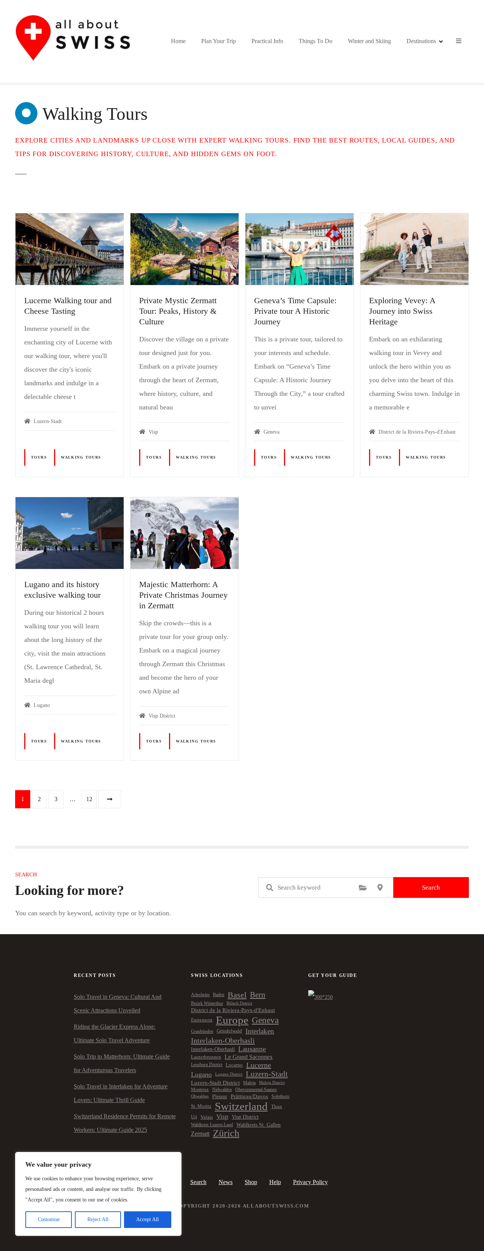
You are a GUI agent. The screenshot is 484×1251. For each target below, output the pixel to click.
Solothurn (280, 1096)
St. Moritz (201, 1106)
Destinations (421, 41)
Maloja (249, 1082)
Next (109, 799)
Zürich (226, 1133)
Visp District (245, 1117)
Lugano (201, 1074)
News (226, 1182)
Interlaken (259, 1031)
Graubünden (202, 1031)
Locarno (234, 1065)
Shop (251, 1182)
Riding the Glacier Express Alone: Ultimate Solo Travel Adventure (114, 1033)
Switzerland (241, 1106)
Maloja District (272, 1082)
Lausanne (252, 1049)
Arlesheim (200, 994)
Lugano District (228, 1074)
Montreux (200, 1089)
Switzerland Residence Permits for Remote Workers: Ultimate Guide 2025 (125, 1123)
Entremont (202, 1020)
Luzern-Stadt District (215, 1083)
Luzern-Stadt (267, 1074)
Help (275, 1182)
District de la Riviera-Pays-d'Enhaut (233, 1010)
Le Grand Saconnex (249, 1057)
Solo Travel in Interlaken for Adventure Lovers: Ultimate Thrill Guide (121, 1093)
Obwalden (200, 1096)
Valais (206, 1117)
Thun (276, 1106)
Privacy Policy (310, 1182)
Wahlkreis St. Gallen (258, 1125)
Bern (257, 994)
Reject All (98, 1219)
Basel (237, 995)
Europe (232, 1020)
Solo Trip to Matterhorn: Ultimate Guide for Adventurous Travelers (122, 1063)
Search (431, 887)
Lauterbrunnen (206, 1057)
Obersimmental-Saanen (256, 1089)
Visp (222, 1116)
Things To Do (315, 41)
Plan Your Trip (218, 41)
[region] (98, 1194)
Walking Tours (81, 457)
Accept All (147, 1219)
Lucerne (258, 1065)
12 (89, 799)
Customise (49, 1219)
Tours (39, 457)
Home (178, 41)
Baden (218, 994)
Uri (194, 1117)
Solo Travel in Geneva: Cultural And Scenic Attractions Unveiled (117, 1004)
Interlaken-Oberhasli (223, 1040)
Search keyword (269, 887)
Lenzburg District (206, 1064)
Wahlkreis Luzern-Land (212, 1124)
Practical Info (267, 41)
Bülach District (239, 1003)
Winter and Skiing (369, 41)
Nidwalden (222, 1089)
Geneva (265, 1020)
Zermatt (200, 1133)
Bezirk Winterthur (207, 1003)
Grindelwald (229, 1031)
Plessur (219, 1096)
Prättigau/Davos (249, 1096)
